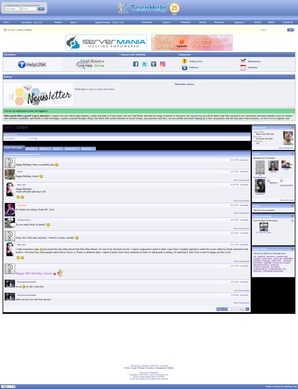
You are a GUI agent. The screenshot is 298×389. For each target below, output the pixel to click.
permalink (244, 160)
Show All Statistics (286, 148)
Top (295, 387)
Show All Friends (287, 200)
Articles (202, 22)
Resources (219, 22)
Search (166, 22)
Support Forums (102, 22)
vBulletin (153, 373)
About (73, 22)
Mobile (271, 22)
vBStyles (164, 379)
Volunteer (238, 22)
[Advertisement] (106, 338)
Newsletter (186, 22)
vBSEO (161, 377)
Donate (257, 22)
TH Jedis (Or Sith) (263, 232)
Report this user (11, 135)
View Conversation (241, 180)
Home (6, 22)
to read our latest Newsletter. (95, 89)
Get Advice (27, 22)
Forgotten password (30, 5)
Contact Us (288, 22)
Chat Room (147, 22)
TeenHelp (11, 30)
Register (17, 5)
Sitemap (288, 387)
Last (242, 309)
